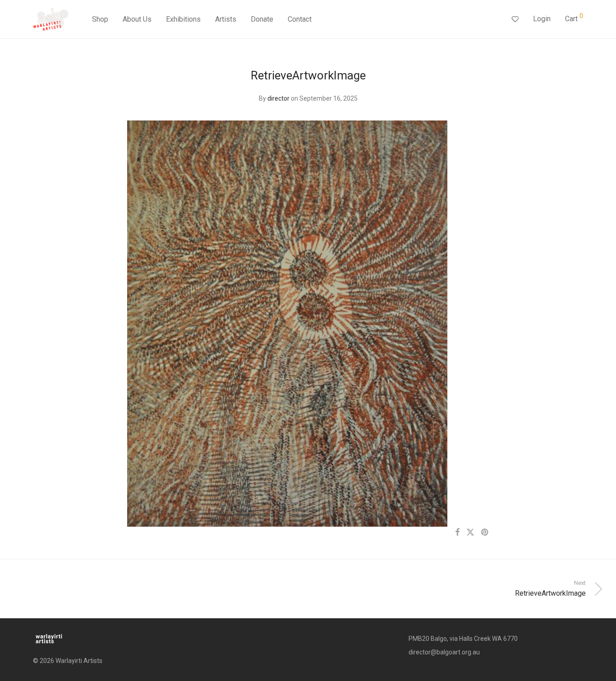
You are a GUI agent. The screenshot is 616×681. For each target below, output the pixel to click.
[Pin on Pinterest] (485, 532)
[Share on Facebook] (457, 532)
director (278, 98)
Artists (225, 19)
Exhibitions (183, 19)
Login (542, 18)
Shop (100, 19)
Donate (262, 19)
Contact (300, 19)
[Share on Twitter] (470, 532)
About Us (137, 19)
